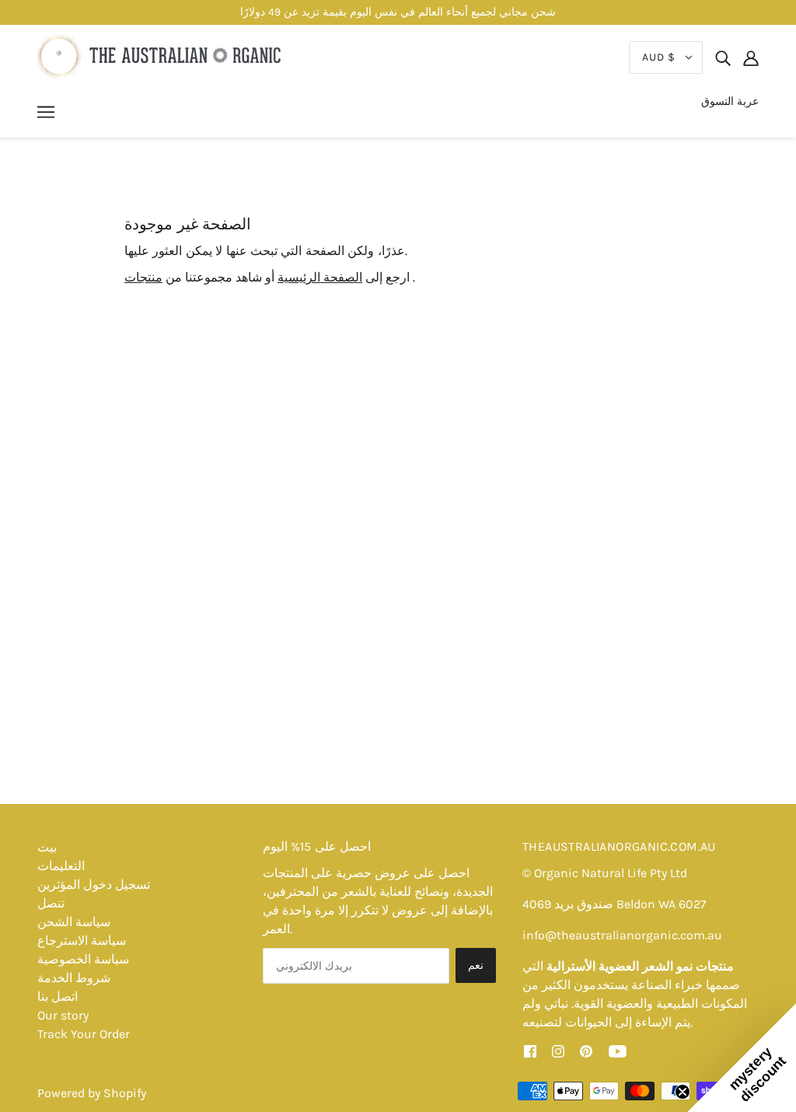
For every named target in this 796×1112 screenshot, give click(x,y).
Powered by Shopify (91, 1093)
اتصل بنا (57, 996)
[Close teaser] (682, 1092)
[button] (741, 1057)
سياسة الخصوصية (83, 959)
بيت (47, 847)
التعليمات (61, 865)
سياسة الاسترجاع (81, 940)
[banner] (161, 56)
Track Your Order (83, 1033)
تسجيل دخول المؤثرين (93, 884)
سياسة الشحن (73, 921)
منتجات (143, 277)
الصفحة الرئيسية (320, 277)
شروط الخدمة (73, 977)
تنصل (51, 903)
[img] (723, 57)
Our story (63, 1015)
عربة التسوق (730, 101)
